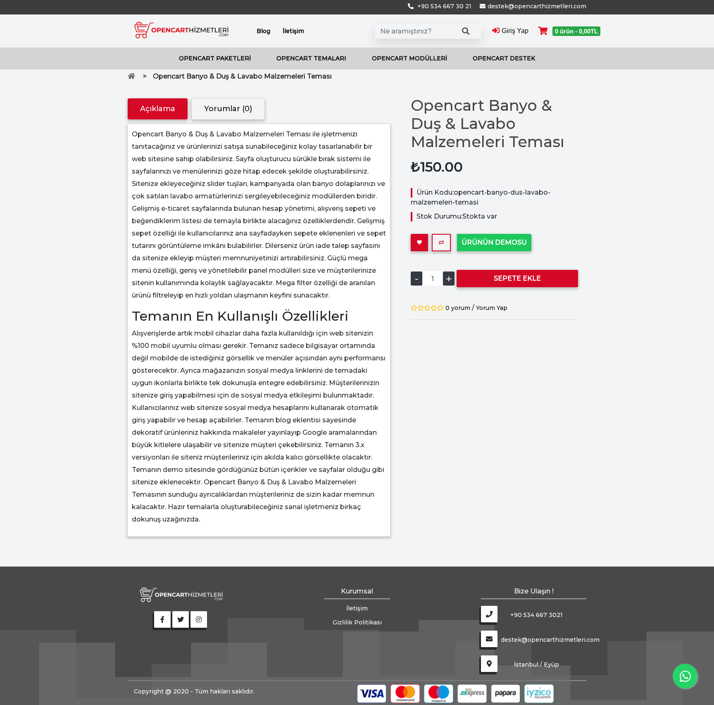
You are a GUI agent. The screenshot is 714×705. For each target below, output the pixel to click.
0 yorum (457, 308)
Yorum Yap (491, 308)
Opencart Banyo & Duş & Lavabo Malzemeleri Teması (242, 76)
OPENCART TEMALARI (311, 58)
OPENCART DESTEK (504, 58)
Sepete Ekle (517, 278)
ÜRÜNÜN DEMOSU (494, 242)
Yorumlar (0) (228, 108)
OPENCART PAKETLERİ (215, 58)
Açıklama (157, 108)
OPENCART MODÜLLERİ (409, 58)
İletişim (293, 31)
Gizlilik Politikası (357, 622)
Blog (263, 31)
